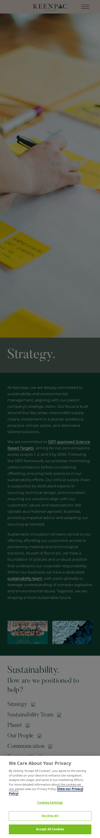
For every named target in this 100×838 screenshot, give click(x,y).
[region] (50, 797)
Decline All (50, 816)
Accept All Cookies (50, 829)
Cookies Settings (50, 803)
